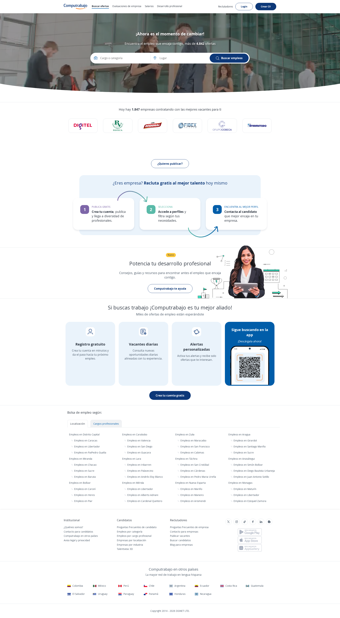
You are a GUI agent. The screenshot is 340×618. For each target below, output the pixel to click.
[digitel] (83, 126)
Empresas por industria (130, 544)
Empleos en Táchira (186, 458)
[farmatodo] (257, 126)
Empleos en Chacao (85, 464)
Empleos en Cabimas (192, 452)
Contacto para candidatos (78, 531)
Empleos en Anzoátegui (241, 458)
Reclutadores (225, 6)
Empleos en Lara (132, 458)
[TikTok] (245, 522)
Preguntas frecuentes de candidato (137, 527)
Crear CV (266, 6)
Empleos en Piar (83, 501)
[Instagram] (237, 522)
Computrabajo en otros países (81, 535)
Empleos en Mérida (133, 482)
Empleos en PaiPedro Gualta (90, 452)
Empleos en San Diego (139, 446)
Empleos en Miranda (81, 458)
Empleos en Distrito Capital (84, 434)
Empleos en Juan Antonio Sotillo (251, 476)
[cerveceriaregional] (152, 126)
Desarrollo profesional (169, 6)
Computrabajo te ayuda (170, 289)
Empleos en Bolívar (80, 482)
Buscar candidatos (180, 540)
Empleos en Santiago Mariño (250, 446)
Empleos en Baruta (85, 476)
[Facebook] (253, 522)
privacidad (84, 540)
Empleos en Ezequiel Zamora (250, 501)
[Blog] (269, 522)
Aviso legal (69, 540)
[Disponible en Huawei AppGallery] (250, 547)
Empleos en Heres (84, 495)
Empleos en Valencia (139, 440)
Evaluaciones (126, 6)
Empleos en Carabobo (135, 434)
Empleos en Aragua (239, 434)
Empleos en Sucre (244, 452)
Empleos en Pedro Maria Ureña (198, 476)
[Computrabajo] (75, 6)
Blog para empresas (181, 544)
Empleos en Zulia (185, 434)
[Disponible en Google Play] (250, 532)
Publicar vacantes (180, 535)
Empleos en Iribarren (139, 464)
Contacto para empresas (184, 531)
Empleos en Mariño (191, 489)
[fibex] (187, 126)
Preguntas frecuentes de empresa (189, 527)
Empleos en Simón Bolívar (248, 464)
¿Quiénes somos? (73, 527)
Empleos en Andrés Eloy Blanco (145, 476)
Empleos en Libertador (87, 446)
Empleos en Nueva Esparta (190, 482)
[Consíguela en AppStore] (250, 540)
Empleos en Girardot (245, 440)
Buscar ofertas (100, 6)
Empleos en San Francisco (195, 446)
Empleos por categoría (129, 531)
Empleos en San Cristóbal (194, 464)
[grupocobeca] (222, 126)
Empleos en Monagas (240, 482)
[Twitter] (228, 522)
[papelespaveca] (117, 126)
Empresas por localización (131, 540)
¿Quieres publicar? (170, 164)
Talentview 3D (125, 549)
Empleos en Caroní (84, 489)
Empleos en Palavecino (140, 470)
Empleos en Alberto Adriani (142, 495)
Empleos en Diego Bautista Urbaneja (254, 470)
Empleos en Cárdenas (192, 470)
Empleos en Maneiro (192, 495)
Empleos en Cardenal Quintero (144, 501)
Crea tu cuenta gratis (170, 395)
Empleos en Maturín (245, 489)
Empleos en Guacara (139, 452)
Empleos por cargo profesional (134, 535)
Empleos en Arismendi (193, 501)
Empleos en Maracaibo (193, 440)
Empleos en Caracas (85, 440)
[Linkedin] (261, 522)
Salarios (149, 6)
